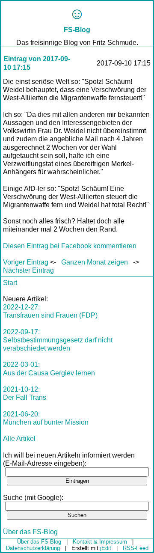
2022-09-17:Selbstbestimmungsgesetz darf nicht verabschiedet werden (58, 340)
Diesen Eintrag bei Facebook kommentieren (69, 246)
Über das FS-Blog (30, 531)
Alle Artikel (19, 438)
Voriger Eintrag (25, 262)
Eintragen (77, 481)
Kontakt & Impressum (100, 541)
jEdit (105, 548)
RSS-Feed (135, 548)
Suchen (77, 515)
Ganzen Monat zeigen (94, 262)
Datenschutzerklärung (33, 548)
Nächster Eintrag (28, 270)
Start (10, 282)
